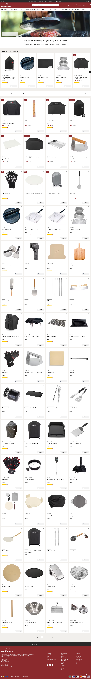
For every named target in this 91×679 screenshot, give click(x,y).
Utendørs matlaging (41, 9)
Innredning (56, 9)
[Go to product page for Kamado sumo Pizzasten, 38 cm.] (12, 573)
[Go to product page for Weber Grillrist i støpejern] (57, 323)
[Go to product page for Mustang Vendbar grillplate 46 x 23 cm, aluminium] (34, 394)
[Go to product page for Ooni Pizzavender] (79, 180)
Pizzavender (72, 193)
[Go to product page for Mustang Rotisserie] (79, 358)
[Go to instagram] (50, 665)
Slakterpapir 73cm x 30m (7, 622)
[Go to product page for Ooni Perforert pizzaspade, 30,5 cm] (57, 216)
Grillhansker (5, 372)
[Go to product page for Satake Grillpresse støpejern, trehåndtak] (79, 323)
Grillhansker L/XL (6, 193)
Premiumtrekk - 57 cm (75, 122)
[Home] (6, 5)
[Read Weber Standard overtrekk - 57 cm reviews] (48, 199)
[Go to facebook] (52, 665)
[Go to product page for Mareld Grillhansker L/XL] (12, 180)
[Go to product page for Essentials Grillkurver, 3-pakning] (63, 63)
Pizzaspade (27, 300)
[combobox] (45, 5)
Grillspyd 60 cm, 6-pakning (53, 550)
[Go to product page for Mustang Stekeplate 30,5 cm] (34, 573)
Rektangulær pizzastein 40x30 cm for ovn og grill (11, 158)
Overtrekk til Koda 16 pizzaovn (32, 336)
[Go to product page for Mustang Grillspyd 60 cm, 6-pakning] (57, 537)
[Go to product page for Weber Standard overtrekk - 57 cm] (57, 180)
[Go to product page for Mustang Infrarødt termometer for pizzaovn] (34, 251)
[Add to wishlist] (17, 54)
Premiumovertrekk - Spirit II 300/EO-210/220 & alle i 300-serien (10, 122)
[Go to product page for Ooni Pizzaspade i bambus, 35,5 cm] (79, 251)
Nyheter (72, 9)
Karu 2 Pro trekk (73, 479)
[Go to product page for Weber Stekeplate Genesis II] (57, 430)
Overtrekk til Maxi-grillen (8, 443)
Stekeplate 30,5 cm (29, 586)
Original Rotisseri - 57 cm (30, 479)
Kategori (23, 93)
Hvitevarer (49, 9)
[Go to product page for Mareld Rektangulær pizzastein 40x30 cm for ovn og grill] (12, 144)
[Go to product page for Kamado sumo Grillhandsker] (12, 465)
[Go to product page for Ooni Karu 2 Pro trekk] (79, 465)
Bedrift (6, 1)
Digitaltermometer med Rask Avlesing (56, 479)
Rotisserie (72, 372)
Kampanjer (67, 9)
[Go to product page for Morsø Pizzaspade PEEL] (12, 537)
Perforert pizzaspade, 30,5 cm (54, 229)
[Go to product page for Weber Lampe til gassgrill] (57, 573)
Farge (11, 93)
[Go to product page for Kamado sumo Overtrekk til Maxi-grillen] (12, 430)
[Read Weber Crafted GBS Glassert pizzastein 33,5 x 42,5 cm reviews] (71, 520)
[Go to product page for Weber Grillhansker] (12, 358)
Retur (76, 662)
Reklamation (78, 663)
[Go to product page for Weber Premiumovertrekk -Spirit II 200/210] (12, 323)
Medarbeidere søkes (50, 654)
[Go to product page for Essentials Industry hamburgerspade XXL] (79, 430)
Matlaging (16, 9)
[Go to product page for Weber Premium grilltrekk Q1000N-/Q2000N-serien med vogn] (34, 537)
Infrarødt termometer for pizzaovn (33, 265)
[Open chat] (87, 675)
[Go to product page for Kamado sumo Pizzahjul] (79, 537)
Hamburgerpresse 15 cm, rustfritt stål (78, 158)
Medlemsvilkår (78, 660)
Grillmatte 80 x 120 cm (43, 77)
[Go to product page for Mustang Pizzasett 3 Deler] (12, 501)
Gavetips (2, 1)
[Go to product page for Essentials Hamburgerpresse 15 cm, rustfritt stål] (34, 358)
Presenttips (63, 669)
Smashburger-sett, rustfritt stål (9, 265)
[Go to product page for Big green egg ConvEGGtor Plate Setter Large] (34, 501)
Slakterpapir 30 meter (30, 122)
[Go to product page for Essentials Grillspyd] (57, 287)
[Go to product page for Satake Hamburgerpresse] (27, 63)
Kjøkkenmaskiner (4, 9)
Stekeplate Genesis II (52, 443)
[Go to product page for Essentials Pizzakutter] (79, 287)
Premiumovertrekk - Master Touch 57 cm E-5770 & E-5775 (9, 77)
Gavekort (62, 668)
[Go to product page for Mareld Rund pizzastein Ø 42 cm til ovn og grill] (34, 180)
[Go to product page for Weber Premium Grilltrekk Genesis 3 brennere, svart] (81, 63)
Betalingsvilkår (78, 657)
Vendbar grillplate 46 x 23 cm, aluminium (34, 408)
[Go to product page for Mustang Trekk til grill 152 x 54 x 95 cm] (57, 501)
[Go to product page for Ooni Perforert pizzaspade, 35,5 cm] (34, 216)
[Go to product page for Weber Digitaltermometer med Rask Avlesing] (57, 465)
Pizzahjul (72, 550)
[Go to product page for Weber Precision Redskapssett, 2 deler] (79, 394)
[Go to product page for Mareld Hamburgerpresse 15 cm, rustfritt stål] (79, 144)
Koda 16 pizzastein (51, 265)
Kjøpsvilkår (77, 654)
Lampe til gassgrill (51, 586)
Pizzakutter (72, 300)
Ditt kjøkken (49, 653)
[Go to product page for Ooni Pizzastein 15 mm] (57, 358)
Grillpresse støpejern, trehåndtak (77, 336)
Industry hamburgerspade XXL (77, 443)
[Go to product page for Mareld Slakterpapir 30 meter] (34, 108)
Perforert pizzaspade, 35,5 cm (31, 229)
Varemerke (4, 93)
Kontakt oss (78, 653)
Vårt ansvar (49, 657)
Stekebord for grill (51, 158)
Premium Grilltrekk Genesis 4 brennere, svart (34, 158)
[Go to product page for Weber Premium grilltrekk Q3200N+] (34, 430)
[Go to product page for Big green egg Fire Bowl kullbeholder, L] (34, 608)
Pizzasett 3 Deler (6, 515)
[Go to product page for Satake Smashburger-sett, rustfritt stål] (12, 251)
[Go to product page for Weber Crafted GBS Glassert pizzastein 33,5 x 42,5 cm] (79, 501)
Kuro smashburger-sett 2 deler (77, 622)
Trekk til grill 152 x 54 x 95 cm (54, 515)
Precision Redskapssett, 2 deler (77, 408)
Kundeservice (87, 1)
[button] (38, 637)
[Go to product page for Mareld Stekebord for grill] (57, 144)
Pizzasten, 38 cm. (6, 586)
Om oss (48, 656)
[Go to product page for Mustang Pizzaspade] (34, 287)
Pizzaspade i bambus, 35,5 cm (76, 265)
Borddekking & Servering (30, 9)
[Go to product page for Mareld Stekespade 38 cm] (12, 287)
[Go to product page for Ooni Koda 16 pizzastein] (57, 251)
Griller (62, 663)
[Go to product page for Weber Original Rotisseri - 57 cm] (34, 465)
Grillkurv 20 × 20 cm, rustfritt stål (54, 622)
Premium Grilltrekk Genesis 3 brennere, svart (80, 77)
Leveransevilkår (78, 656)
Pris (29, 93)
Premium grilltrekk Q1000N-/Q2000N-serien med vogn (33, 551)
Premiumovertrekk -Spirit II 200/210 (10, 336)
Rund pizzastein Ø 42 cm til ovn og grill (33, 193)
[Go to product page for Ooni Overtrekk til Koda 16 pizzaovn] (34, 323)
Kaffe (11, 9)
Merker (63, 9)
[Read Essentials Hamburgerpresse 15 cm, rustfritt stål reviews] (26, 377)
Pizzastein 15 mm (51, 372)
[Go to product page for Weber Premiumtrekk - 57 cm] (79, 108)
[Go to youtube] (47, 665)
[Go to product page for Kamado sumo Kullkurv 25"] (79, 573)
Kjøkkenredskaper (64, 657)
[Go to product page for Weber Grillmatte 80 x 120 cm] (45, 63)
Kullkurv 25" (72, 586)
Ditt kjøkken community (80, 9)
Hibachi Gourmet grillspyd (53, 408)
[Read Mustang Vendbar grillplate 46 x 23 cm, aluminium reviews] (26, 413)
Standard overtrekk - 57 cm (53, 193)
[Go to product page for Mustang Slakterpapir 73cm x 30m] (12, 608)
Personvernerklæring (79, 659)
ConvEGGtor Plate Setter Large (32, 515)
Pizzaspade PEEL (6, 550)
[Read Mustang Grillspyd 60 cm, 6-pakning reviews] (48, 556)
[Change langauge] (1, 676)
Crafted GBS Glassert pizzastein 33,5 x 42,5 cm (78, 515)
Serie (17, 93)
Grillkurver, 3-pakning (61, 77)
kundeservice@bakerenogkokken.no (7, 666)
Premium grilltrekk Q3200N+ (31, 443)
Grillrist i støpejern (51, 336)
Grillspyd (49, 300)
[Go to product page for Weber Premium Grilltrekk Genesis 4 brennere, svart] (34, 144)
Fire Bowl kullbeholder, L (30, 622)
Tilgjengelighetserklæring (51, 659)
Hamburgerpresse (24, 77)
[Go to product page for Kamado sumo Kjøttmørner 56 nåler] (12, 394)
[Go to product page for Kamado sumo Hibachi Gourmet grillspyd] (57, 394)
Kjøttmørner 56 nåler (7, 408)
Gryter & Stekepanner (65, 660)
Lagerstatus (36, 93)
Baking (21, 9)
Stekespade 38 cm (6, 300)
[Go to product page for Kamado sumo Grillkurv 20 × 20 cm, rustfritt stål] (57, 608)
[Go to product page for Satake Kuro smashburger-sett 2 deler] (79, 608)
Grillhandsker (5, 479)
